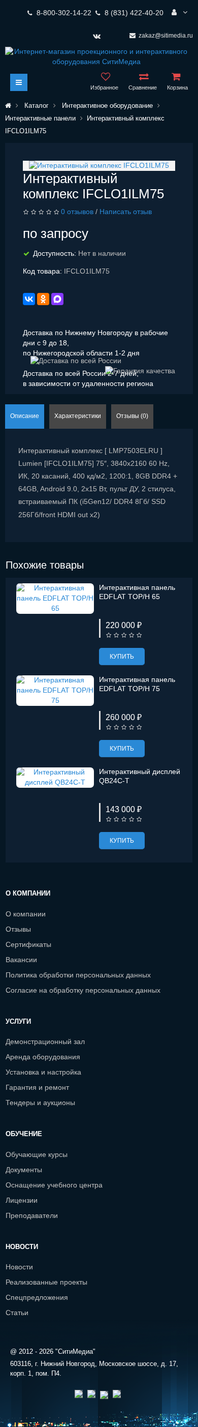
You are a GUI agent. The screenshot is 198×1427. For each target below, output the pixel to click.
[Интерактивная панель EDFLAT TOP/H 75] (55, 690)
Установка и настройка (43, 1072)
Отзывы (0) (132, 416)
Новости (19, 1267)
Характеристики (77, 416)
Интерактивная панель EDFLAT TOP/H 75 (137, 684)
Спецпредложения (37, 1297)
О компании (26, 914)
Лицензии (22, 1200)
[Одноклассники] (43, 299)
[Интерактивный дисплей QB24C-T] (55, 777)
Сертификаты (28, 944)
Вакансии (21, 960)
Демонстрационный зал (45, 1041)
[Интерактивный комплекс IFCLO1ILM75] (99, 165)
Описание (24, 416)
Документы (24, 1170)
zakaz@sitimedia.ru (166, 35)
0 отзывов (77, 211)
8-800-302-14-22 (64, 13)
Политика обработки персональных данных (78, 975)
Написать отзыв (126, 211)
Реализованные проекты (46, 1282)
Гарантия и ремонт (37, 1087)
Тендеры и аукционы (40, 1102)
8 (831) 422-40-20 (134, 13)
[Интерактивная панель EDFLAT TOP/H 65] (55, 598)
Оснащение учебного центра (54, 1185)
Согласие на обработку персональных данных (83, 990)
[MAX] (57, 299)
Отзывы (18, 929)
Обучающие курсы (37, 1154)
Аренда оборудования (43, 1057)
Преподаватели (32, 1215)
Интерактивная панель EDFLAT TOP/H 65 (137, 592)
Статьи (17, 1313)
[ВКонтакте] (29, 299)
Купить (122, 656)
